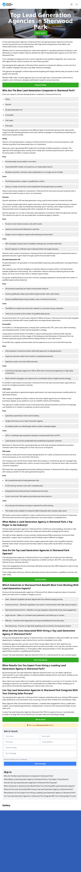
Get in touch (40, 33)
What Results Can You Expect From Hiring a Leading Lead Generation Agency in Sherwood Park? (40, 793)
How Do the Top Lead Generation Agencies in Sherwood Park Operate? (30, 783)
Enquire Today (40, 85)
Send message (40, 764)
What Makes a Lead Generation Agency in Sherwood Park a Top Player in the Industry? (36, 779)
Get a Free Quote (40, 660)
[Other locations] (72, 4)
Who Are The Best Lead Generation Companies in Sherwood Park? (28, 776)
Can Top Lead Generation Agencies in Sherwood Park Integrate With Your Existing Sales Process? (40, 796)
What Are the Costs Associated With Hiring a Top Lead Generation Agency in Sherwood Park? (38, 789)
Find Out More (40, 579)
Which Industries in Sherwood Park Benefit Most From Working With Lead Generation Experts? (39, 786)
